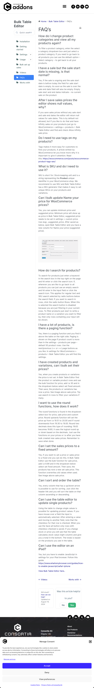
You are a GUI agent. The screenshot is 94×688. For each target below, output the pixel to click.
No (63, 605)
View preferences (47, 679)
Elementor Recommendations (74, 634)
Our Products (72, 630)
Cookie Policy (35, 685)
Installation (25, 41)
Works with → (75, 579)
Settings (23, 54)
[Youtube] (87, 7)
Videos (23, 72)
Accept (47, 666)
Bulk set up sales (23, 66)
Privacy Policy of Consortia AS (51, 685)
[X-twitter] (82, 7)
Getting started (21, 48)
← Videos (42, 579)
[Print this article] (80, 28)
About (69, 626)
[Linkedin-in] (75, 617)
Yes (72, 605)
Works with (25, 82)
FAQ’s (22, 77)
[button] (90, 641)
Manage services (9, 659)
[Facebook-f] (73, 7)
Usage (23, 59)
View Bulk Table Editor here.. (51, 571)
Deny (47, 672)
